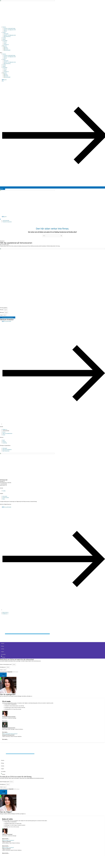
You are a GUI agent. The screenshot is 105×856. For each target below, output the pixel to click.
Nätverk (5, 31)
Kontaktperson (3, 667)
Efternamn (2, 312)
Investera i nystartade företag (9, 28)
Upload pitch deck (3, 671)
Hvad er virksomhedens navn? (6, 664)
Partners (4, 27)
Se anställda (4, 40)
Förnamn (2, 309)
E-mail (1, 315)
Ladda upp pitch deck (4, 789)
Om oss (5, 41)
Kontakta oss (6, 44)
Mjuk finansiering (7, 36)
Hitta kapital (6, 33)
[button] (52, 52)
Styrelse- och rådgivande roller (10, 29)
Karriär (5, 43)
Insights (4, 39)
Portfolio (4, 37)
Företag (3, 32)
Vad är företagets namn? (5, 781)
